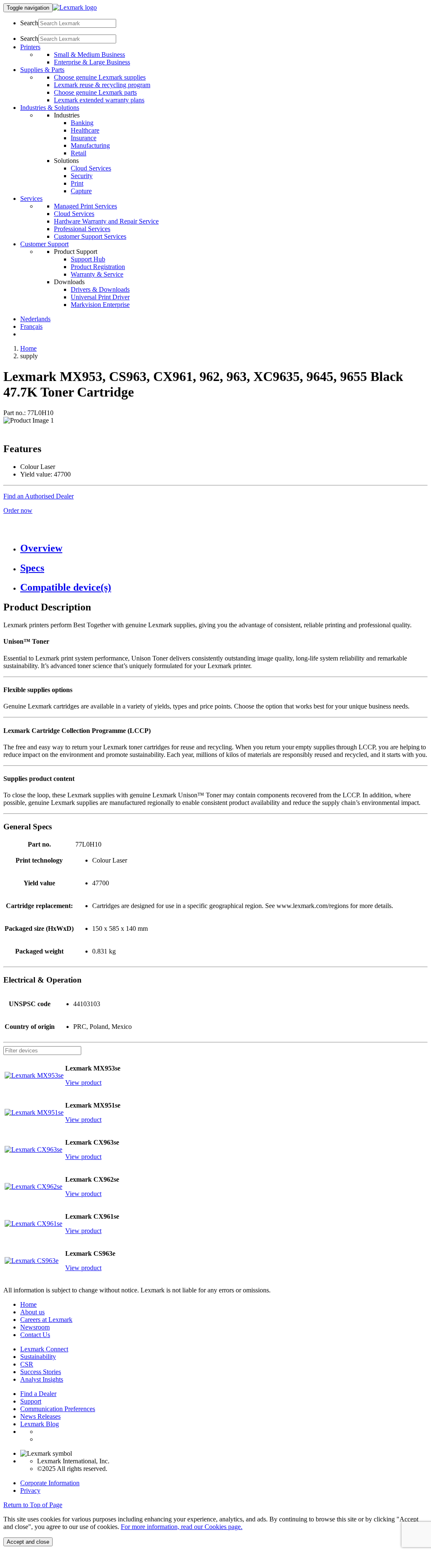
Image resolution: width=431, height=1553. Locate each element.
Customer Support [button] (44, 244)
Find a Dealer (38, 1393)
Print (77, 183)
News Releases (40, 1416)
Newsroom (35, 1327)
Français (31, 326)
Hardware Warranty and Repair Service (106, 221)
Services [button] (31, 198)
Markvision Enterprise (100, 304)
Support (30, 1401)
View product (83, 1082)
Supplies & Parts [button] (42, 69)
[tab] (224, 548)
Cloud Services (91, 168)
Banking (82, 122)
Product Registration (98, 266)
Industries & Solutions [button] (49, 107)
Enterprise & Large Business (92, 62)
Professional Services (82, 228)
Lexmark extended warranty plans (99, 100)
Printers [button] (30, 47)
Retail (78, 153)
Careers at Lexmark (46, 1319)
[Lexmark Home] (75, 7)
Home (28, 348)
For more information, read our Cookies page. (181, 1526)
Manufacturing (90, 145)
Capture (81, 190)
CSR (26, 1364)
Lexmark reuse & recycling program (102, 84)
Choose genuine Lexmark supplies (100, 77)
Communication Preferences (57, 1408)
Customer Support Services (90, 236)
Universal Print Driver (100, 297)
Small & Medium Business (89, 54)
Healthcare (85, 130)
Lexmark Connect (44, 1349)
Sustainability (38, 1356)
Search (29, 23)
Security (82, 175)
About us (32, 1312)
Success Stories (40, 1371)
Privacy (30, 1490)
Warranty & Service (97, 274)
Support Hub (88, 259)
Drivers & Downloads (100, 289)
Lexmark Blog (39, 1424)
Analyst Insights (41, 1379)
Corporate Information (50, 1482)
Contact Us (35, 1334)
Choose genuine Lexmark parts (95, 92)
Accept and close (28, 1542)
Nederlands (35, 318)
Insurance (83, 137)
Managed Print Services (85, 206)
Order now (17, 510)
